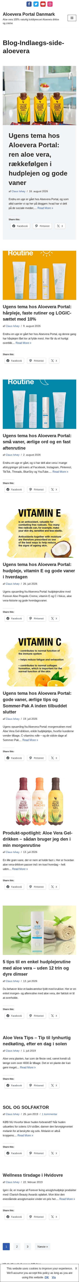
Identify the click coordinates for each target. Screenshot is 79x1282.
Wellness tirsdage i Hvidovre (33, 1175)
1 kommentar (49, 1114)
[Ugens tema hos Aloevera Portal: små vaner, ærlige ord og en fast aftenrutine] (39, 404)
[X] (36, 4)
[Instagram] (50, 4)
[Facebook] (29, 4)
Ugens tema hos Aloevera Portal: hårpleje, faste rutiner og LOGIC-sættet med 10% (37, 313)
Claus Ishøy (18, 191)
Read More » (45, 208)
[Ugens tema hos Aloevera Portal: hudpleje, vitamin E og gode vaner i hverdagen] (39, 533)
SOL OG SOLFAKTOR (26, 1107)
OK (47, 1277)
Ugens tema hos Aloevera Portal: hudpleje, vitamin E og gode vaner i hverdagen (39, 570)
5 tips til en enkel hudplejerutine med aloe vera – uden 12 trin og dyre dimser (37, 968)
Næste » (42, 1246)
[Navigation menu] (72, 18)
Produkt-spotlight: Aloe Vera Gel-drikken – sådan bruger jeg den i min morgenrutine (37, 839)
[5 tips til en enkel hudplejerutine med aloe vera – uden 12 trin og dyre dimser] (39, 930)
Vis (54, 1277)
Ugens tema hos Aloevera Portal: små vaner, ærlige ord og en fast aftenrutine (37, 441)
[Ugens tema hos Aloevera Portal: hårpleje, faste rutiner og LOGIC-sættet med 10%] (39, 275)
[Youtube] (43, 4)
